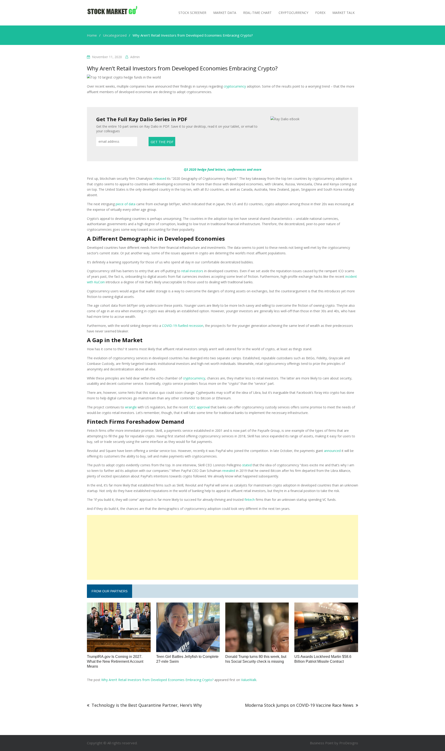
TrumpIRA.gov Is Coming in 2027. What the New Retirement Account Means (115, 661)
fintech (250, 499)
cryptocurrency (235, 86)
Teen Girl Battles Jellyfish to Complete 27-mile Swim (187, 659)
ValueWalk (248, 680)
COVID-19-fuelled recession (182, 325)
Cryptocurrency (293, 12)
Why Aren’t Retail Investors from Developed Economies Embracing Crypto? (157, 680)
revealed (228, 470)
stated (247, 465)
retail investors (192, 271)
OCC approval (199, 407)
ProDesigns (348, 743)
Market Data (224, 12)
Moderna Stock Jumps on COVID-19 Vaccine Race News (299, 705)
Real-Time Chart (257, 12)
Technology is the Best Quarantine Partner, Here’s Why (147, 705)
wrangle (131, 407)
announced (332, 450)
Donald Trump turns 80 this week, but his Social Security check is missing (255, 659)
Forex (320, 12)
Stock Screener (192, 12)
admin (135, 57)
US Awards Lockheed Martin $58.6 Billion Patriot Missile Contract (322, 659)
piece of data (125, 204)
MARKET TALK (343, 12)
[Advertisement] (222, 547)
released (159, 178)
